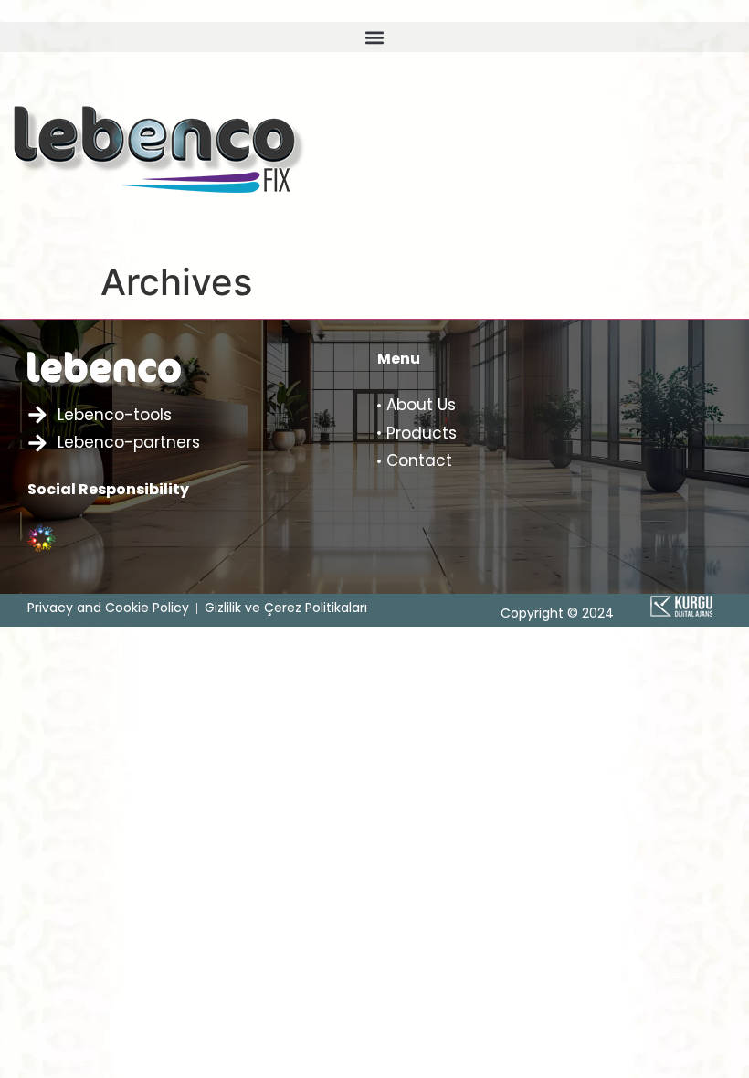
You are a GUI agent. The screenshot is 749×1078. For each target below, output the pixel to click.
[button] (374, 37)
